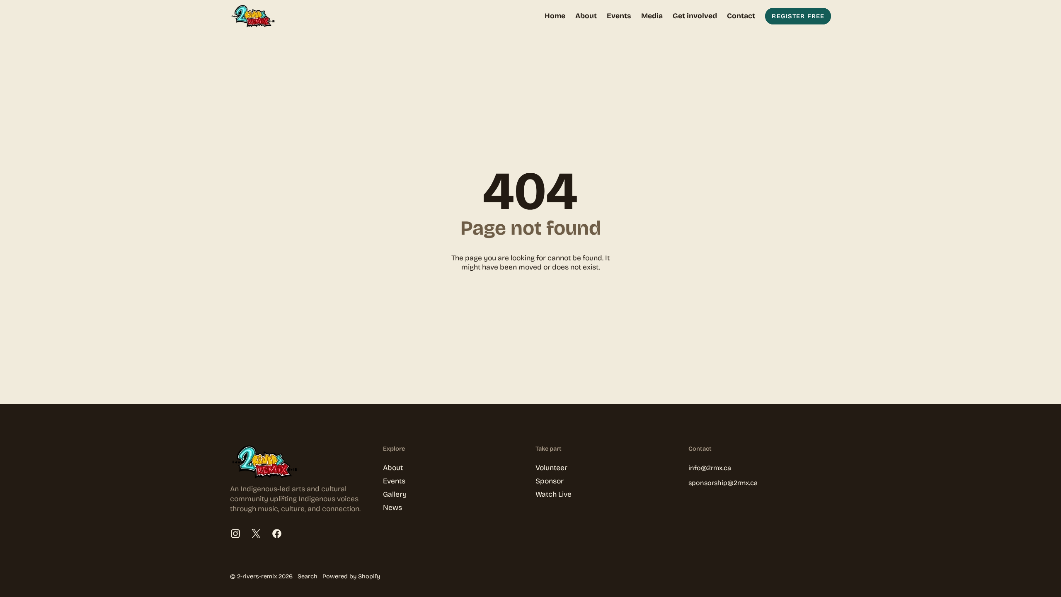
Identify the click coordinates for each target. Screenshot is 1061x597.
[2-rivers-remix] (255, 16)
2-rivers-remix (257, 576)
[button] (652, 16)
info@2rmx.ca (709, 468)
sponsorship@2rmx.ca (723, 483)
